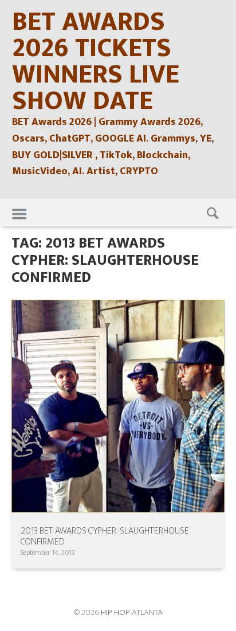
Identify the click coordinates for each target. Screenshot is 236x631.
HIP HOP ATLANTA (132, 612)
